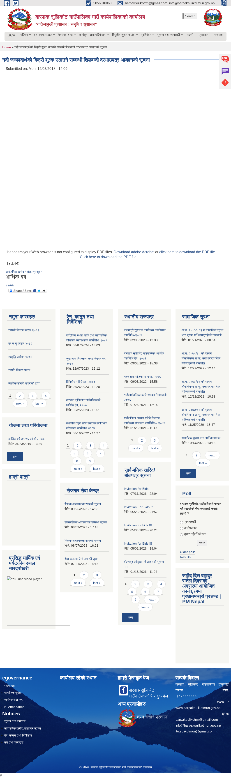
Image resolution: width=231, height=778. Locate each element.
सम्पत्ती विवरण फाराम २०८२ (23, 330)
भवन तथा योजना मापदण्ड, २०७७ (142, 376)
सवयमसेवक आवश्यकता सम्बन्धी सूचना (86, 522)
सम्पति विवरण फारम (19, 370)
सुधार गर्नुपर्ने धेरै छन (195, 534)
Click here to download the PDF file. (108, 257)
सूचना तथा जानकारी (168, 35)
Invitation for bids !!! (138, 525)
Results (185, 557)
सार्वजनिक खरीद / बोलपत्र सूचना (24, 272)
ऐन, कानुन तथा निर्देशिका (18, 735)
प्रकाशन (203, 35)
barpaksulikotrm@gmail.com (197, 719)
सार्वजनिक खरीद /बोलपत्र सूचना (22, 728)
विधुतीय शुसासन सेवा (123, 35)
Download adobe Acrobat (134, 252)
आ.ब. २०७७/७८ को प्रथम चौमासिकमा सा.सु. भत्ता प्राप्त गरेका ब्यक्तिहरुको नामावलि (201, 414)
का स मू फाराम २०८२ (20, 343)
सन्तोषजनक (190, 528)
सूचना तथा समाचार (14, 721)
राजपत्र (218, 35)
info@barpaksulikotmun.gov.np (198, 725)
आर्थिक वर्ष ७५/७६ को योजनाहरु (26, 439)
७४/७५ (10, 285)
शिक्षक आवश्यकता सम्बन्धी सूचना (83, 504)
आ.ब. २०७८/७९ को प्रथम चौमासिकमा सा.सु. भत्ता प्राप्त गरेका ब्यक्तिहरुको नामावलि (201, 386)
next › (20, 403)
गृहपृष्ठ (11, 35)
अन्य (14, 456)
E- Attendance (14, 707)
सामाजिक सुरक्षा (12, 692)
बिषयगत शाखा (65, 35)
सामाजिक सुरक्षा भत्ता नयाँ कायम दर (201, 438)
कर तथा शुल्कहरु (13, 742)
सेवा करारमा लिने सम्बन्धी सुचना (82, 559)
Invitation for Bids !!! (138, 543)
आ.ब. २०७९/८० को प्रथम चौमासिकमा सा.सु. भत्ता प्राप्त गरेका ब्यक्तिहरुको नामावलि (201, 358)
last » (39, 403)
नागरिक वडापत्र (13, 699)
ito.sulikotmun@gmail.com (195, 731)
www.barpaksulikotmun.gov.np (198, 708)
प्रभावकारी (190, 521)
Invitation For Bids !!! (138, 507)
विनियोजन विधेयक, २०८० (80, 382)
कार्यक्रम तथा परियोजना (92, 35)
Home (6, 47)
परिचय (24, 35)
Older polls (187, 552)
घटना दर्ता (9, 685)
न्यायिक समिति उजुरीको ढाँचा (24, 383)
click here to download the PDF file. (187, 252)
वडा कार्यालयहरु (43, 35)
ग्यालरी (189, 35)
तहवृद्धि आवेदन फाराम (20, 357)
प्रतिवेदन (146, 35)
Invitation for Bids (136, 488)
